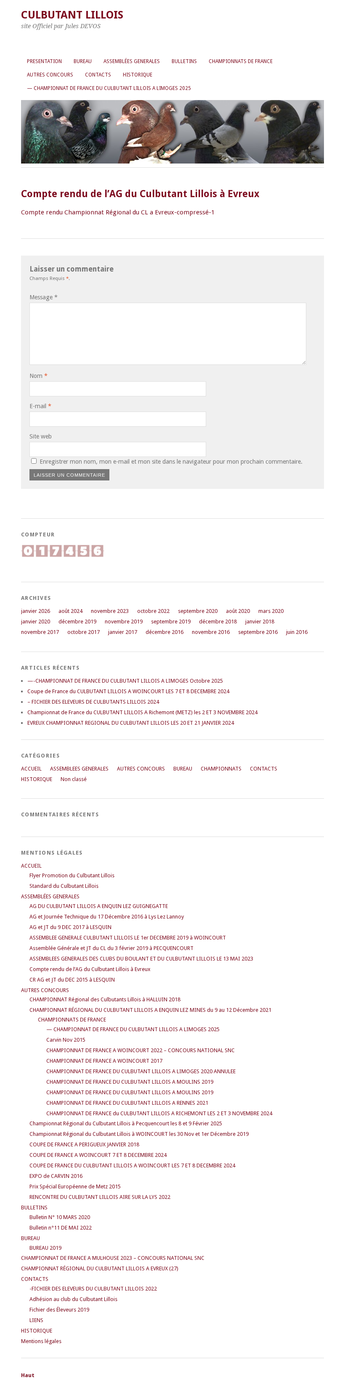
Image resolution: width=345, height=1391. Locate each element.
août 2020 (238, 611)
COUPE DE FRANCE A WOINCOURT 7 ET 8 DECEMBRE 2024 (98, 1155)
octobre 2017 (83, 632)
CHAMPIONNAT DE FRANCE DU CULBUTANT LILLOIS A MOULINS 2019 (129, 1082)
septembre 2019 (171, 621)
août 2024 (70, 611)
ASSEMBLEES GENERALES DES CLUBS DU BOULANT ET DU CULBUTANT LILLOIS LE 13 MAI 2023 (141, 958)
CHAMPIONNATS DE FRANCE (241, 61)
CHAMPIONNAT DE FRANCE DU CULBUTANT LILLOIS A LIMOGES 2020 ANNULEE (141, 1071)
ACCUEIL (31, 768)
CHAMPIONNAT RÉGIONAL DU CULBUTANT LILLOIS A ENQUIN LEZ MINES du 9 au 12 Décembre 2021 (150, 1010)
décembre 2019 (77, 621)
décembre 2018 (218, 621)
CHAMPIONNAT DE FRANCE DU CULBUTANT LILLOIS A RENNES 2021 (127, 1103)
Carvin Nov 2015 (65, 1040)
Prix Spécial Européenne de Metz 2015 (75, 1186)
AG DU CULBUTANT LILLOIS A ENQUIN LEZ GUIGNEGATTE (98, 906)
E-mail (40, 406)
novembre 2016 (211, 632)
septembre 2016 (258, 632)
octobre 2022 (153, 611)
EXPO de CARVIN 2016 (55, 1176)
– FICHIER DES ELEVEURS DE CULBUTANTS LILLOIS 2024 (93, 702)
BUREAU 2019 (45, 1248)
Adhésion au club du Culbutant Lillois (73, 1299)
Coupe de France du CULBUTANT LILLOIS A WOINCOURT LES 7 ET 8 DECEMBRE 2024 (128, 691)
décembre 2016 (164, 632)
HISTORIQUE (137, 75)
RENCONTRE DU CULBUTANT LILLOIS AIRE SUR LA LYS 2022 (99, 1197)
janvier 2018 (259, 621)
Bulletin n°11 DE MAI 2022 (60, 1228)
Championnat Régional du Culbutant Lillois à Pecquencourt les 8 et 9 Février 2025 (125, 1123)
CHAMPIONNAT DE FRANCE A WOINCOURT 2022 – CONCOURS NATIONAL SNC (140, 1050)
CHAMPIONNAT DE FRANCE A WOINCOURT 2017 (104, 1061)
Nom (38, 375)
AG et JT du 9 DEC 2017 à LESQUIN (70, 927)
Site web (40, 436)
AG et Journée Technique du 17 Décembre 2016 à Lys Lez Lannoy (106, 916)
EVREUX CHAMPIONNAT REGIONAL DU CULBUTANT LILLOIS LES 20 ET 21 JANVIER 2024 (130, 723)
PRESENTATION (44, 61)
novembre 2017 (40, 632)
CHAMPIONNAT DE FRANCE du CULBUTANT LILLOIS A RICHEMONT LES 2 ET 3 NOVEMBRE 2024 (159, 1113)
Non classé (74, 779)
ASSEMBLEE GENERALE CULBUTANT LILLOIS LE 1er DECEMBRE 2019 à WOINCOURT (127, 937)
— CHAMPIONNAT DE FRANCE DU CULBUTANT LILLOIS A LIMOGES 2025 (109, 88)
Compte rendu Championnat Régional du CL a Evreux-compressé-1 (118, 212)
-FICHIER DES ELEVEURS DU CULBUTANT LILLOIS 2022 (93, 1288)
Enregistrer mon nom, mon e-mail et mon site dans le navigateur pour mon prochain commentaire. (171, 461)
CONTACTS (98, 75)
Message (43, 297)
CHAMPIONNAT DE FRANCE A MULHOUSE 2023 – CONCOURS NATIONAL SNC (112, 1258)
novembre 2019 (124, 621)
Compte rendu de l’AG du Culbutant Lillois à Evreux (89, 969)
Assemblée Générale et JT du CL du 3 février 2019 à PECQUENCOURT (111, 948)
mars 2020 (271, 611)
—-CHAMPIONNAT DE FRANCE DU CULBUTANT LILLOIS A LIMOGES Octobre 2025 (125, 681)
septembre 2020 (198, 611)
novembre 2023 (110, 611)
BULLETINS (184, 61)
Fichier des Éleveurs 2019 (59, 1310)
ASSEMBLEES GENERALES (79, 768)
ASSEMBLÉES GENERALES (132, 61)
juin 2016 (297, 632)
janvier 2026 (35, 611)
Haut (27, 1375)
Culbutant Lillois (72, 14)
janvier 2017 (122, 632)
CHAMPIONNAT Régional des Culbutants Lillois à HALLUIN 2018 (104, 999)
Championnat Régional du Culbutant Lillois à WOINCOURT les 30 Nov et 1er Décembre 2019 (139, 1134)
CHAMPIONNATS (221, 768)
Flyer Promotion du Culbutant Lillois (71, 875)
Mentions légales (41, 1341)
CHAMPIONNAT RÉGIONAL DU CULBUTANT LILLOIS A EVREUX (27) (99, 1268)
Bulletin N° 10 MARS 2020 (59, 1217)
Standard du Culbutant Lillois (63, 886)
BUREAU (83, 61)
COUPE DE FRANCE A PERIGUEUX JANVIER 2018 (84, 1144)
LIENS (36, 1320)
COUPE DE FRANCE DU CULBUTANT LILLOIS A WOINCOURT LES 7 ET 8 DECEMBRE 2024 (132, 1165)
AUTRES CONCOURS (50, 75)
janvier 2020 (35, 621)
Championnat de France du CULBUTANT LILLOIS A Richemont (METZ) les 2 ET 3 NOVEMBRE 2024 (142, 712)
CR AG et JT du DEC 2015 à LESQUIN (72, 980)
